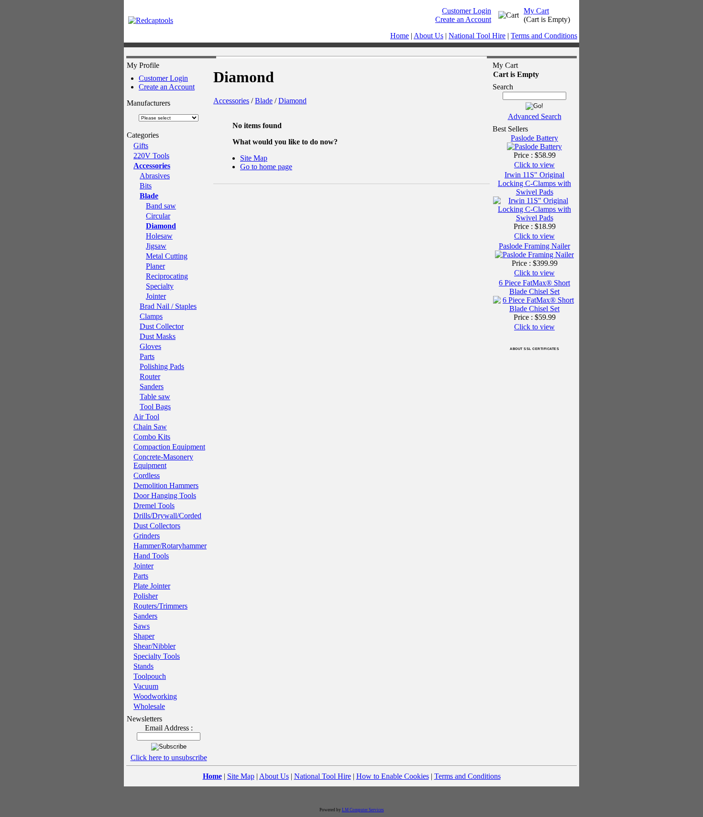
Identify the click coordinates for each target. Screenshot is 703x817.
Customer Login (466, 11)
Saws (141, 626)
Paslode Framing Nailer (534, 246)
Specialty (160, 286)
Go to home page (266, 167)
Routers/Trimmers (160, 606)
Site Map (253, 158)
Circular (158, 216)
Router (150, 376)
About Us (428, 36)
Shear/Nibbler (154, 646)
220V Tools (151, 156)
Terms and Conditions (544, 36)
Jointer (156, 296)
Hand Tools (151, 556)
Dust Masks (158, 336)
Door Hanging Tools (164, 495)
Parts (147, 356)
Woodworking (155, 696)
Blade (149, 196)
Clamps (151, 316)
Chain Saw (150, 427)
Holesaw (159, 236)
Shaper (143, 636)
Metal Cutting (166, 256)
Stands (143, 666)
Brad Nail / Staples (168, 306)
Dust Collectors (156, 526)
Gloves (150, 346)
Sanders (152, 386)
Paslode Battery (534, 138)
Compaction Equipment (169, 447)
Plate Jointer (151, 586)
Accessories (151, 166)
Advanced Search (534, 116)
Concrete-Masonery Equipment (163, 461)
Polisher (145, 596)
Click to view (534, 165)
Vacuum (145, 686)
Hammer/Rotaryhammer (170, 546)
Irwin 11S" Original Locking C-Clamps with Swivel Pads (534, 183)
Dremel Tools (154, 505)
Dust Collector (162, 326)
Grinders (146, 536)
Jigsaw (156, 246)
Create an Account (463, 19)
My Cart (536, 11)
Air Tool (146, 417)
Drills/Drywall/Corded (167, 516)
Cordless (146, 475)
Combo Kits (151, 437)
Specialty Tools (156, 656)
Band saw (161, 206)
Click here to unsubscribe (169, 757)
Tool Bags (155, 407)
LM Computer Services (363, 809)
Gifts (140, 146)
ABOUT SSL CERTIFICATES (534, 348)
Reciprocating (167, 276)
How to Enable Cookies (392, 776)
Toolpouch (149, 676)
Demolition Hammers (165, 485)
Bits (146, 186)
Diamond (161, 226)
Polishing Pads (162, 366)
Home (399, 36)
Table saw (155, 396)
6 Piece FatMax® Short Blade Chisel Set (534, 287)
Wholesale (149, 706)
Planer (155, 266)
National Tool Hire (477, 36)
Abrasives (155, 176)
